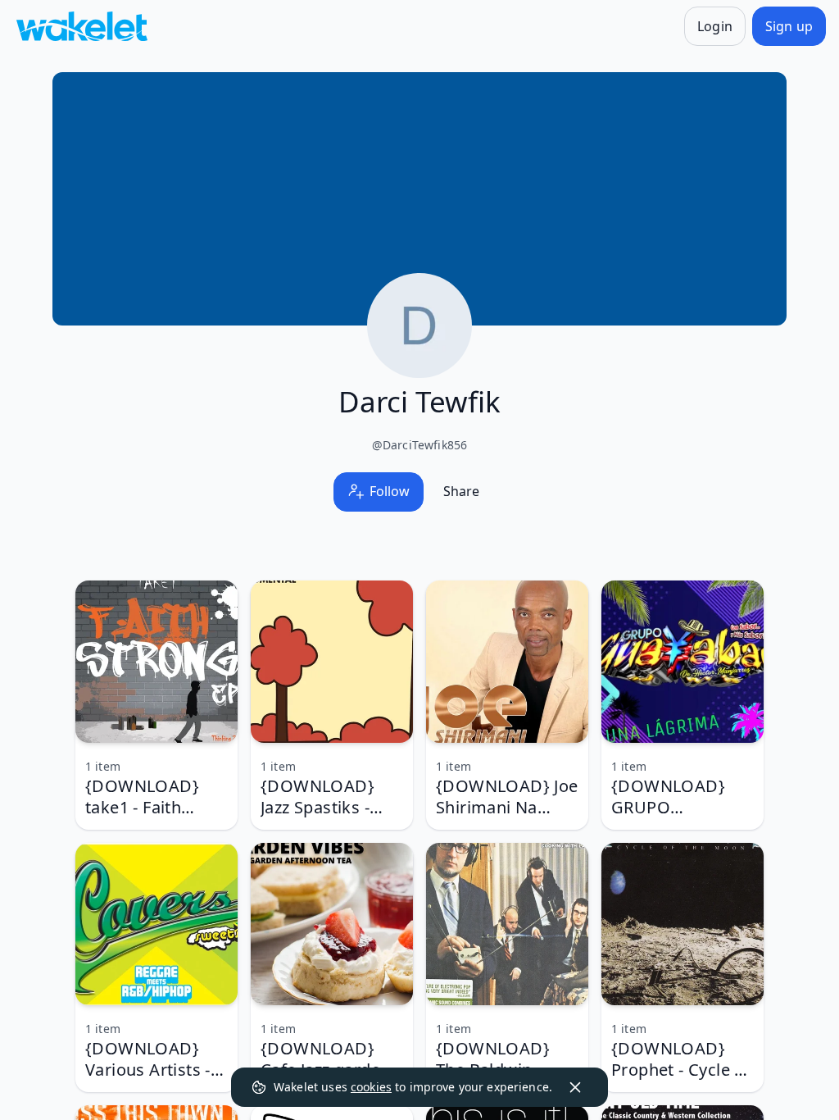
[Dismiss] (575, 1087)
